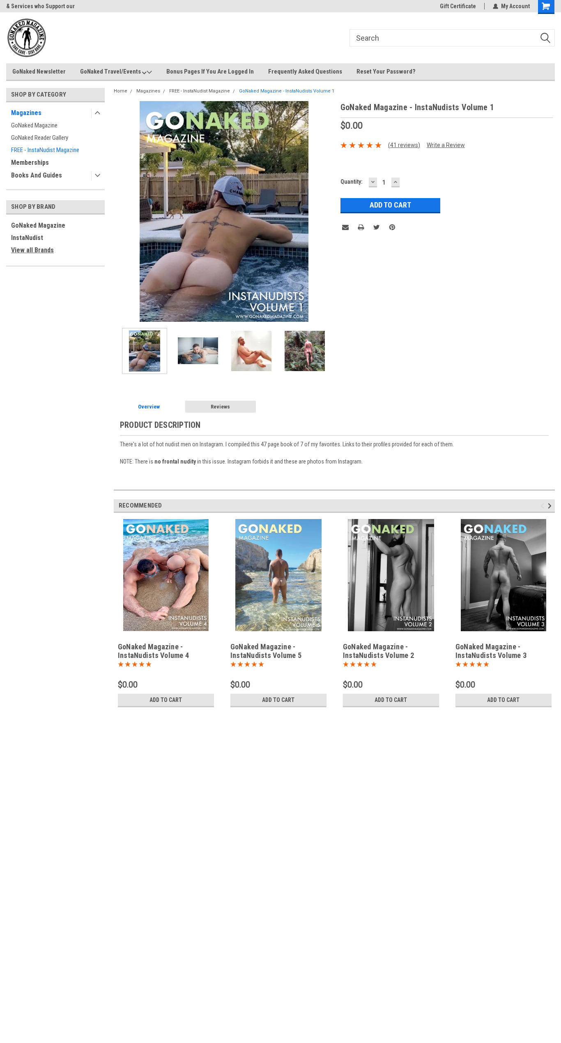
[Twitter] (376, 227)
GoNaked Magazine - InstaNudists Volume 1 (286, 91)
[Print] (361, 227)
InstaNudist (27, 238)
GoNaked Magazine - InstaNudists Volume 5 (265, 651)
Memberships (30, 162)
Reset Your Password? (386, 71)
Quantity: (351, 181)
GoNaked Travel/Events (111, 71)
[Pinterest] (392, 227)
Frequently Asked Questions (305, 71)
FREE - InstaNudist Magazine (45, 150)
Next (326, 211)
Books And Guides (36, 175)
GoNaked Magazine (34, 125)
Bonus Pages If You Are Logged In (210, 71)
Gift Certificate (458, 6)
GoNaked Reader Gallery (39, 137)
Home (120, 91)
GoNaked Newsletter (39, 71)
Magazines (26, 113)
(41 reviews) (404, 145)
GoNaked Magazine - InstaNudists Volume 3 (491, 651)
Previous (122, 211)
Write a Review (446, 145)
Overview (149, 407)
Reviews (220, 407)
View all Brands (32, 250)
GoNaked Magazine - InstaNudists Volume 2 (378, 651)
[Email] (345, 227)
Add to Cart (165, 700)
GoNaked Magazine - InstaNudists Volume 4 (153, 651)
